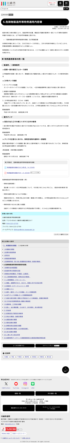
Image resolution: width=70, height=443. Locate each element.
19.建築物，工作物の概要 (12, 304)
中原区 (19, 357)
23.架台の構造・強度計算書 (13, 316)
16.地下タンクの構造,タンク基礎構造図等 (18, 295)
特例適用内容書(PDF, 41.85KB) (23, 173)
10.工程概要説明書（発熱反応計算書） (17, 276)
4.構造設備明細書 (10, 258)
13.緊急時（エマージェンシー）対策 (16, 286)
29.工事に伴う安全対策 (12, 335)
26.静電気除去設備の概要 (12, 325)
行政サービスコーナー (19, 433)
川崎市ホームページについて (11, 438)
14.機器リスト (9, 289)
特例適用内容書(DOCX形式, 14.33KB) (21, 167)
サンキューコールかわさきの (51, 408)
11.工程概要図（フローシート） (15, 280)
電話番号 (18, 408)
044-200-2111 (10, 424)
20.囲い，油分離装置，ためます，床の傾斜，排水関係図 (23, 307)
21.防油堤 (7, 310)
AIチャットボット (51, 345)
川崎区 (6, 357)
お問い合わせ (26, 438)
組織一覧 (18, 393)
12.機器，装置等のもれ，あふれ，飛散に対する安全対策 (23, 283)
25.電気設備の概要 (10, 322)
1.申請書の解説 (9, 249)
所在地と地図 (6, 433)
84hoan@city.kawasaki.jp (24, 229)
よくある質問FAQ (18, 345)
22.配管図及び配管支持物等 (13, 313)
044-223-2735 (12, 223)
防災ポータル (52, 3)
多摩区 (42, 357)
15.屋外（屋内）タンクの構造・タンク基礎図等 (20, 292)
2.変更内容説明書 (10, 252)
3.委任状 (7, 255)
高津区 (27, 357)
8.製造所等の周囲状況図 (12, 270)
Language (60, 5)
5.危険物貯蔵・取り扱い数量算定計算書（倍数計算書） (22, 261)
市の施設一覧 (52, 393)
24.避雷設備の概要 (10, 319)
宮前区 (34, 357)
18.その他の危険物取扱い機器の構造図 (17, 301)
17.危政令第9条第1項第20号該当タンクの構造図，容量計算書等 (26, 298)
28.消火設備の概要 (10, 331)
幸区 (12, 357)
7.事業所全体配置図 (10, 267)
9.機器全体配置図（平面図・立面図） (16, 273)
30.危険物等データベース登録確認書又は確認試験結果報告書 (24, 338)
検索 (67, 8)
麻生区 (49, 357)
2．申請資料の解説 (9, 245)
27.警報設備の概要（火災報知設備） (16, 328)
